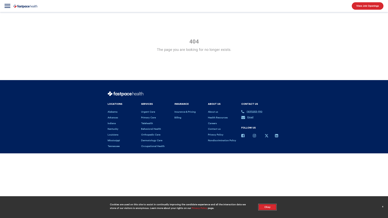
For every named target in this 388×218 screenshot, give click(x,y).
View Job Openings (367, 6)
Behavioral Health (151, 129)
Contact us (214, 129)
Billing (177, 117)
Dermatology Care (151, 140)
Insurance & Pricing (185, 112)
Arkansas (113, 117)
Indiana (112, 123)
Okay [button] (267, 207)
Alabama (112, 112)
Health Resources (218, 117)
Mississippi (114, 140)
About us (213, 112)
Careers (212, 123)
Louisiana (113, 135)
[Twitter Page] (266, 137)
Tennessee (114, 146)
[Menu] (7, 6)
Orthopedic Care (150, 135)
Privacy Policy (215, 135)
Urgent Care (148, 112)
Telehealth (147, 123)
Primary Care (148, 117)
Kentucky (113, 129)
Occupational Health (153, 146)
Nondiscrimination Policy (222, 140)
